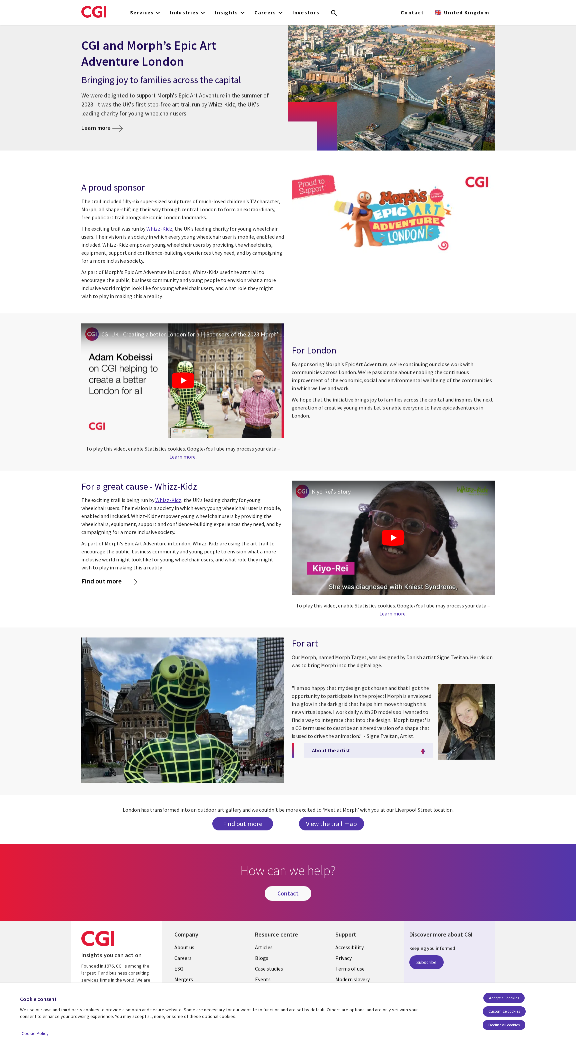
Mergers (183, 979)
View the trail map (331, 823)
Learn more (96, 128)
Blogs (261, 958)
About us (184, 947)
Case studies (269, 968)
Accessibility (349, 947)
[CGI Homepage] (93, 11)
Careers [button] (265, 12)
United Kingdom (466, 12)
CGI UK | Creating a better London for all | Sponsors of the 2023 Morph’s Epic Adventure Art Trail (192, 334)
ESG (178, 968)
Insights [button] (226, 12)
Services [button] (142, 12)
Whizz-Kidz (168, 500)
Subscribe (426, 962)
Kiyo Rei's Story (331, 491)
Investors (306, 12)
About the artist (331, 750)
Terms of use (350, 968)
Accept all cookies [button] (504, 997)
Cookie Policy (35, 1033)
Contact (412, 12)
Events (263, 979)
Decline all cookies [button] (504, 1024)
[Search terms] (334, 13)
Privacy (343, 958)
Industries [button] (184, 12)
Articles (264, 947)
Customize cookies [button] (504, 1011)
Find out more (242, 823)
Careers (183, 958)
